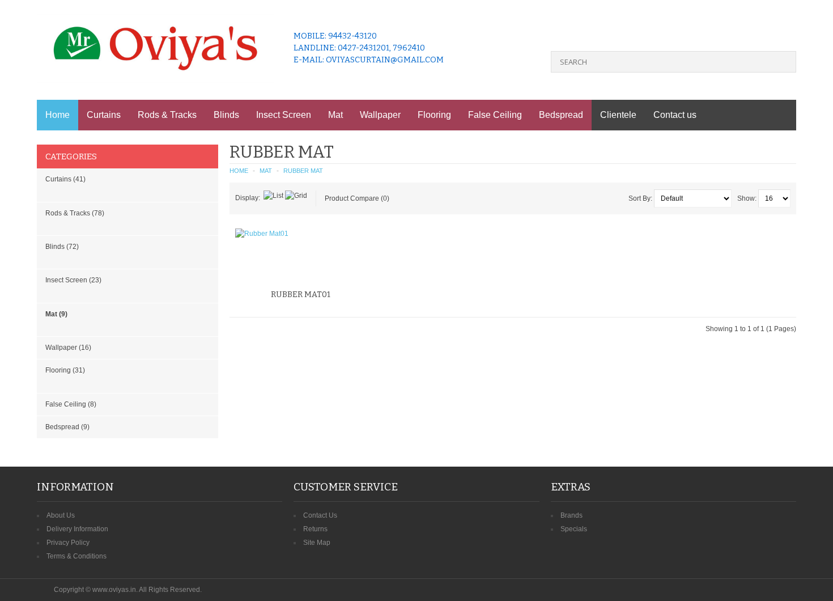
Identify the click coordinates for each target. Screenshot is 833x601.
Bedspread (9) (67, 427)
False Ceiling (495, 115)
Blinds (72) (62, 247)
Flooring (434, 115)
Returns (315, 529)
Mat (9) (56, 314)
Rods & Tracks (167, 115)
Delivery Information (77, 529)
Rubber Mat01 (300, 294)
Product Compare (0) (357, 198)
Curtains (104, 115)
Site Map (316, 543)
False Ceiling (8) (70, 404)
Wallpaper (380, 115)
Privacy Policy (68, 543)
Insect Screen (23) (73, 280)
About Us (60, 515)
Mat (335, 115)
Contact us (674, 115)
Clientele (618, 115)
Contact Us (320, 515)
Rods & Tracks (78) (74, 213)
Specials (573, 529)
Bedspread (561, 115)
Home (57, 115)
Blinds (226, 115)
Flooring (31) (65, 370)
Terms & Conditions (76, 556)
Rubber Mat (303, 170)
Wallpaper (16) (68, 348)
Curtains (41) (65, 179)
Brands (571, 515)
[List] (273, 196)
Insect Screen (283, 115)
